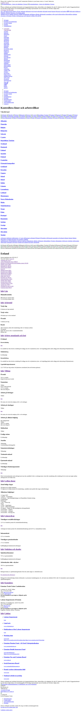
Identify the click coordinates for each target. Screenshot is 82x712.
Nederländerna (5, 206)
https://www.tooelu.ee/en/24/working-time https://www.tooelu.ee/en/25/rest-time (24, 640)
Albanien (4, 121)
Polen (2, 212)
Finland (3, 157)
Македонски (5, 14)
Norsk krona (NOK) (6, 274)
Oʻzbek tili (27, 16)
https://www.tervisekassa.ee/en (11, 654)
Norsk (16, 14)
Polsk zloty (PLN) (5, 276)
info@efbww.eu (5, 691)
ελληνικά (34, 11)
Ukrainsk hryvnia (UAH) (7, 286)
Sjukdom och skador (12, 549)
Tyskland (4, 144)
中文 (39, 16)
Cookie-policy (7, 101)
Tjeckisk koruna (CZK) (7, 283)
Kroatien (3, 170)
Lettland (3, 192)
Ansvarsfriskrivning (9, 102)
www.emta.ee (7, 660)
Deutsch (28, 11)
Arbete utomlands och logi (15, 335)
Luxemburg (4, 189)
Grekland (4, 166)
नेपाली (20, 14)
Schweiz (3, 134)
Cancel (7, 2)
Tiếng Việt (34, 16)
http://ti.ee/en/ (7, 605)
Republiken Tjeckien (7, 140)
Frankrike (4, 160)
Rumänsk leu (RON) (6, 277)
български (8, 11)
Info (2, 291)
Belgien (3, 127)
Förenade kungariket (8, 163)
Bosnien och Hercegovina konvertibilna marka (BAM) (14, 263)
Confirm (3, 2)
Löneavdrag (9, 516)
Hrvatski (72, 11)
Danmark (4, 147)
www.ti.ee (6, 638)
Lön (6, 291)
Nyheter (6, 24)
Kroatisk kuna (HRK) (6, 272)
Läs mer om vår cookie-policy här (9, 707)
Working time (8, 635)
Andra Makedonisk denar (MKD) (9, 261)
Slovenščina (68, 14)
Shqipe (74, 14)
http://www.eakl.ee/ (8, 592)
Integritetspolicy (8, 99)
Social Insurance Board (11, 663)
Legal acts (7, 623)
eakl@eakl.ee (7, 593)
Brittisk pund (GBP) (6, 264)
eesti (49, 11)
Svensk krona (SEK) (6, 282)
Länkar (7, 613)
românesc (49, 14)
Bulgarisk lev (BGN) (6, 266)
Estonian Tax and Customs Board (15, 657)
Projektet (6, 98)
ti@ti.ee (6, 607)
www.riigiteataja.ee (9, 626)
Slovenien (4, 228)
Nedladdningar (7, 26)
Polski (37, 14)
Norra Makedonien (7, 199)
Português (43, 14)
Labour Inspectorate (10, 617)
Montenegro (5, 196)
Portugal (3, 215)
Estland (3, 150)
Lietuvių (13, 13)
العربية (3, 11)
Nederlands (26, 14)
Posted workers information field (14, 669)
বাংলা (14, 11)
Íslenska (3, 13)
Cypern (3, 137)
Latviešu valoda (20, 13)
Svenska (3, 10)
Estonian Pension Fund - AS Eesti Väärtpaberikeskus (21, 643)
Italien (3, 183)
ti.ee (5, 620)
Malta (3, 202)
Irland (3, 176)
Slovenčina (61, 14)
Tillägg (7, 371)
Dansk (23, 11)
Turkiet (3, 235)
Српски (3, 16)
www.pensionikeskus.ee (10, 646)
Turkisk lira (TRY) (5, 285)
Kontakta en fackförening (10, 21)
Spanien (3, 153)
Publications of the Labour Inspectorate (17, 629)
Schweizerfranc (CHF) (6, 279)
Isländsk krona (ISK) (6, 270)
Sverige (3, 225)
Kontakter (8, 583)
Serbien (3, 222)
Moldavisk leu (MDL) (6, 273)
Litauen (3, 186)
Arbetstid (8, 303)
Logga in (6, 104)
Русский (55, 14)
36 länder (6, 20)
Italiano (8, 13)
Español (45, 11)
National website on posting (13, 675)
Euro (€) (12, 259)
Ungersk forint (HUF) (6, 287)
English (39, 11)
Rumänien (4, 219)
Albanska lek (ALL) (6, 260)
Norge (3, 209)
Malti (11, 14)
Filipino (32, 14)
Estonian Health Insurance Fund (14, 649)
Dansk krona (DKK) (6, 267)
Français (58, 11)
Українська (20, 16)
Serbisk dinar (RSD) (6, 280)
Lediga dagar (9, 481)
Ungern (3, 173)
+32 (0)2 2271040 (5, 690)
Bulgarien (4, 131)
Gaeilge (63, 11)
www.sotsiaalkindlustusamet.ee (12, 666)
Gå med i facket (8, 23)
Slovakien (4, 232)
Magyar (77, 11)
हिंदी (67, 11)
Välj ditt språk (9, 10)
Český (18, 11)
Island (3, 179)
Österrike (4, 124)
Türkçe (14, 16)
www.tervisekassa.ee (9, 652)
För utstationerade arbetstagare (8, 574)
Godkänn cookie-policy (7, 710)
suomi (53, 11)
